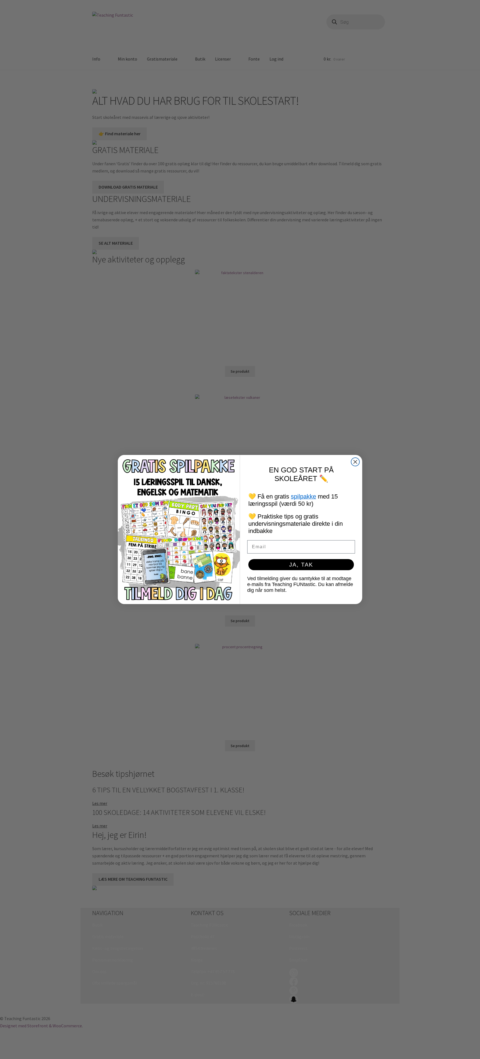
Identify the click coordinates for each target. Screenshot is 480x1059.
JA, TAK (301, 565)
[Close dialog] (355, 462)
